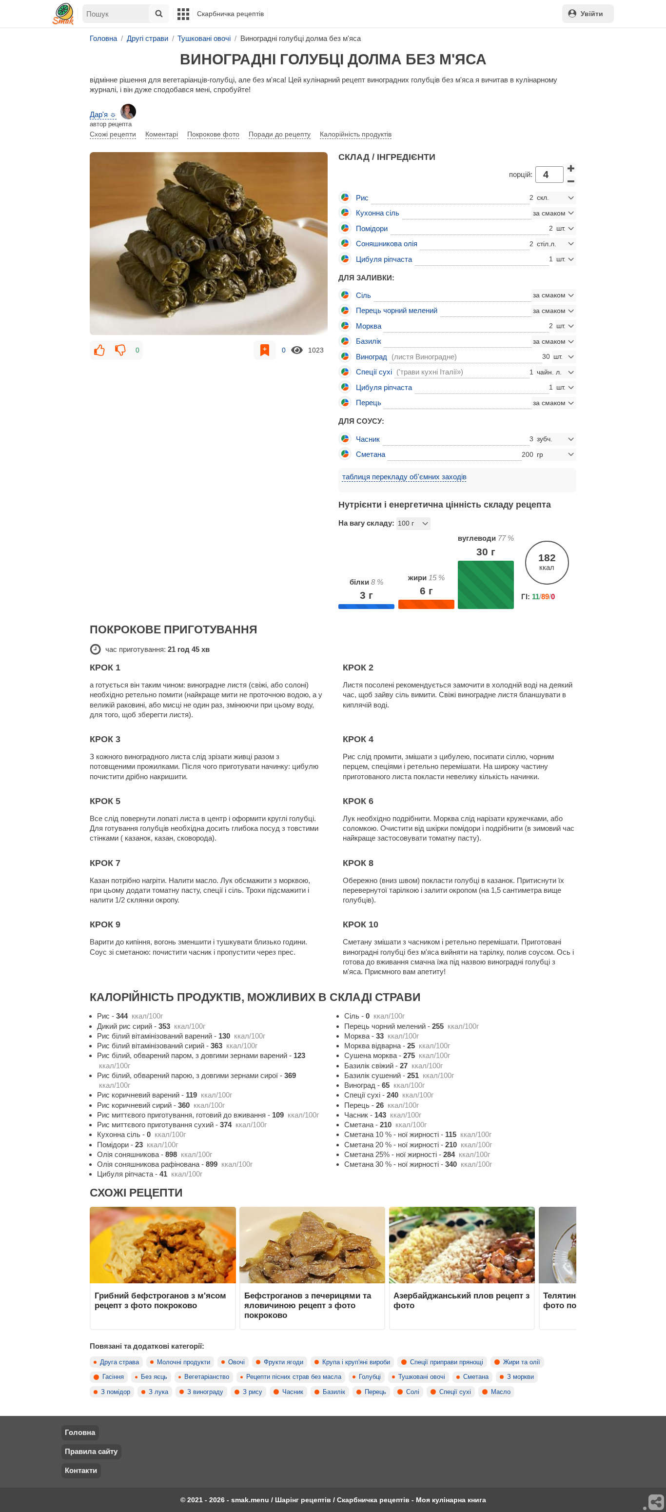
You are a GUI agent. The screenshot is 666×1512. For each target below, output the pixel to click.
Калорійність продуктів (356, 134)
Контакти (81, 1470)
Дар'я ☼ (103, 114)
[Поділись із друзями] (657, 1503)
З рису (252, 1392)
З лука (158, 1392)
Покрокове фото (213, 134)
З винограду (205, 1392)
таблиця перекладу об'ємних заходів (404, 476)
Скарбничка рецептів (230, 14)
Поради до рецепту (280, 134)
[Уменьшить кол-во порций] (571, 181)
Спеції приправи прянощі (446, 1362)
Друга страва (119, 1362)
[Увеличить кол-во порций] (571, 168)
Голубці (370, 1377)
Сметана (476, 1377)
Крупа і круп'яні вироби (356, 1362)
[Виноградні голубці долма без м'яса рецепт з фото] (209, 243)
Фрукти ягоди (283, 1362)
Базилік (334, 1392)
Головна (80, 1432)
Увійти (592, 14)
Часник (292, 1392)
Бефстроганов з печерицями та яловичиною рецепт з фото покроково (307, 1305)
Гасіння (113, 1377)
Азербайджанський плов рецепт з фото (461, 1300)
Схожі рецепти (113, 134)
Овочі (236, 1362)
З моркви (520, 1377)
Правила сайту (91, 1451)
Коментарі (161, 134)
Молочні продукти (183, 1362)
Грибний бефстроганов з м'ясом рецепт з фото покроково (160, 1300)
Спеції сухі (455, 1392)
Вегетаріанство (206, 1377)
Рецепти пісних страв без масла (293, 1377)
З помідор (115, 1392)
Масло (500, 1392)
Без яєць (154, 1377)
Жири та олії (521, 1362)
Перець (375, 1392)
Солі (412, 1392)
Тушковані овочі (421, 1377)
